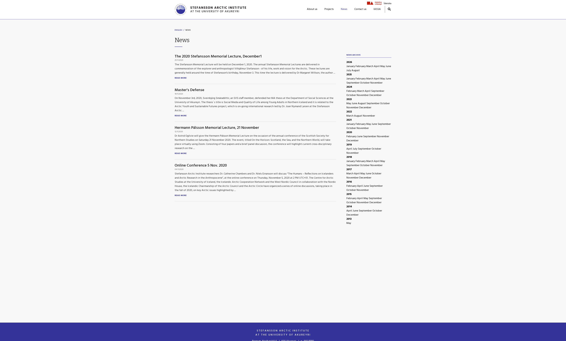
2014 (349, 207)
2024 (349, 87)
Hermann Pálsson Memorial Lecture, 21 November (217, 128)
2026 (349, 62)
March (370, 66)
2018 (349, 157)
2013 (349, 219)
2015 (349, 194)
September (353, 83)
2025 (349, 75)
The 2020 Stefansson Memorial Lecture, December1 (218, 56)
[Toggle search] (389, 9)
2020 (349, 132)
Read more (181, 78)
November (376, 83)
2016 (349, 182)
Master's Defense (189, 90)
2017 (349, 169)
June (388, 66)
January (351, 66)
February (361, 66)
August (356, 70)
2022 (349, 112)
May (383, 66)
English (178, 30)
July (349, 70)
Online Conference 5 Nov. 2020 (201, 166)
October (365, 83)
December (375, 95)
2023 (349, 99)
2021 (349, 120)
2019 (349, 145)
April (377, 66)
